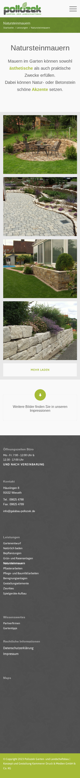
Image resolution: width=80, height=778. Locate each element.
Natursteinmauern (16, 23)
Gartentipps (10, 628)
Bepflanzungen (12, 553)
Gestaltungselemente (16, 583)
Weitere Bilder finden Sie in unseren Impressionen (40, 408)
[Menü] (71, 8)
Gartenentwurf (12, 543)
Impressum (11, 654)
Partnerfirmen (11, 623)
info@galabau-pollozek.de (19, 511)
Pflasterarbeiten (12, 568)
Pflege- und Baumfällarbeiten (21, 573)
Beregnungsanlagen (15, 578)
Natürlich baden (12, 548)
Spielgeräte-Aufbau (14, 593)
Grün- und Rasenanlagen (18, 558)
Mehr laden (40, 369)
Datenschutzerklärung (18, 648)
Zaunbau (8, 588)
